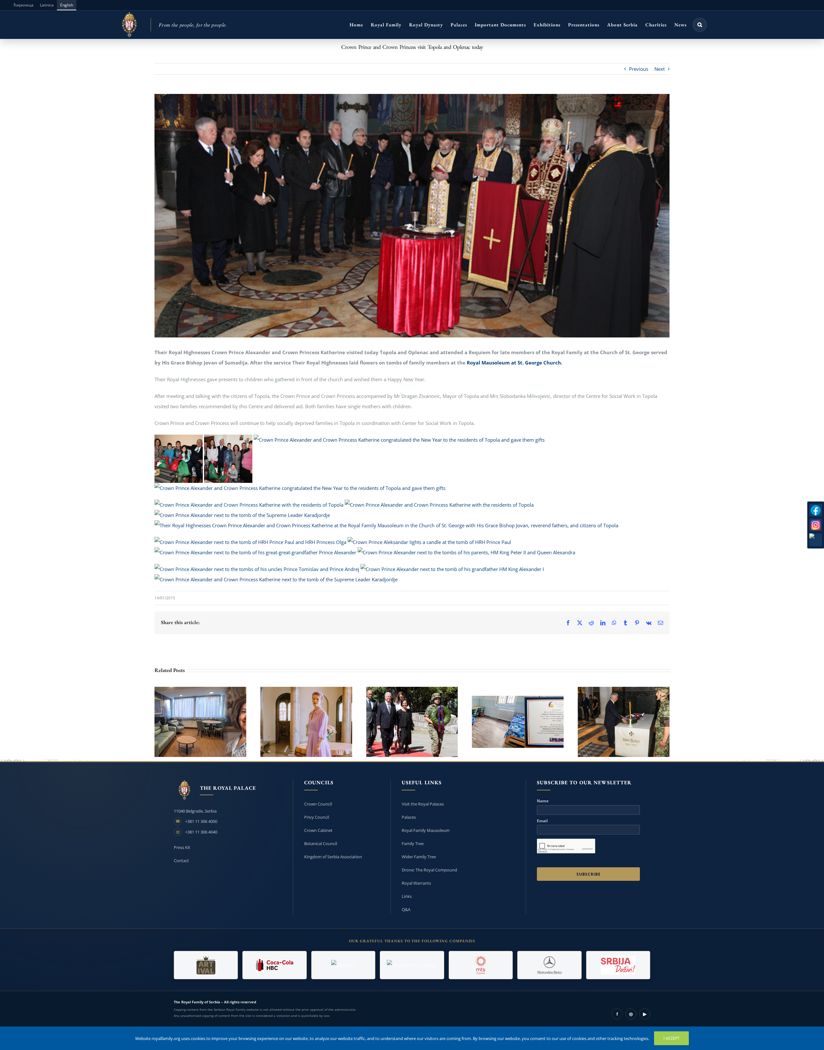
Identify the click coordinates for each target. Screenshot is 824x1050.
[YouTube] (815, 539)
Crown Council (318, 804)
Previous (638, 69)
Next (659, 69)
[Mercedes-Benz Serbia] (549, 965)
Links (407, 896)
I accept (671, 1038)
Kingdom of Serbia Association (333, 857)
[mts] (481, 965)
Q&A (406, 909)
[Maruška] (343, 965)
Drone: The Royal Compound (429, 870)
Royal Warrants (416, 883)
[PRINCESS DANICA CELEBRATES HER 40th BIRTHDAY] (306, 722)
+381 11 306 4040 (201, 832)
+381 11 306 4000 (201, 821)
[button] (700, 25)
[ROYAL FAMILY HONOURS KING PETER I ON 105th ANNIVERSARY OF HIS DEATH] (412, 722)
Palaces (409, 817)
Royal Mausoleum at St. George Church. (514, 362)
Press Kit (182, 847)
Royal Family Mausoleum (426, 830)
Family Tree (413, 843)
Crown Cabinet (318, 830)
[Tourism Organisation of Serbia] (618, 965)
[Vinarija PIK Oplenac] (412, 965)
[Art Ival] (206, 965)
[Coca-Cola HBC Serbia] (274, 965)
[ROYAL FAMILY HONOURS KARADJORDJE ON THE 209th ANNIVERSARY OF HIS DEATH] (624, 722)
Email (542, 821)
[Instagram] (815, 525)
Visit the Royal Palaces (423, 804)
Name (542, 801)
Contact (181, 860)
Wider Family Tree (419, 857)
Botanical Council (320, 843)
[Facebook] (815, 510)
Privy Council (316, 817)
